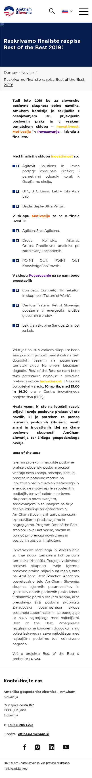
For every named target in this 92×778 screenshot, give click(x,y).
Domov (10, 73)
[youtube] (66, 747)
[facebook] (24, 747)
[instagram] (37, 747)
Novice (27, 73)
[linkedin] (51, 747)
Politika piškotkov (15, 768)
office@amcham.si (33, 734)
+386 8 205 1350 (20, 725)
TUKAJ (34, 659)
